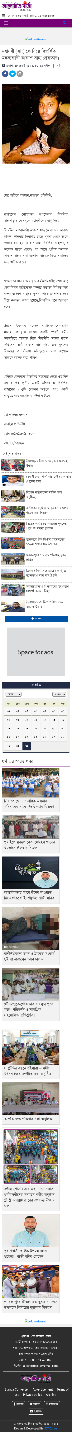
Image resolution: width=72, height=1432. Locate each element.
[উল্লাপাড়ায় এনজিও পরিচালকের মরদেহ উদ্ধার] (13, 605)
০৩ (26, 711)
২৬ (44, 737)
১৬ (17, 728)
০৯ (17, 720)
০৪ (35, 711)
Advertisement (43, 1390)
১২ (44, 720)
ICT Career (51, 1428)
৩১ (26, 746)
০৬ (53, 711)
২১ (62, 728)
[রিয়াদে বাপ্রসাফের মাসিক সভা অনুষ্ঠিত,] (13, 496)
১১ (35, 720)
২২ (8, 737)
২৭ (53, 737)
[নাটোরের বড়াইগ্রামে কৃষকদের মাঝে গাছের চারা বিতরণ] (13, 511)
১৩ (53, 720)
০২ (17, 711)
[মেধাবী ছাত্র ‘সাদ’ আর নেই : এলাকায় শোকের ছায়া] (13, 480)
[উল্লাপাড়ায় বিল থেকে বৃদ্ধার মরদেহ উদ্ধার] (13, 464)
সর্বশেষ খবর (12, 454)
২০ (53, 728)
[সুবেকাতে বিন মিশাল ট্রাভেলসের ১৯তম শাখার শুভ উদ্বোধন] (13, 543)
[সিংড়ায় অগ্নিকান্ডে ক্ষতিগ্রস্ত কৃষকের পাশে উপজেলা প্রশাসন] (13, 527)
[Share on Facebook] (5, 73)
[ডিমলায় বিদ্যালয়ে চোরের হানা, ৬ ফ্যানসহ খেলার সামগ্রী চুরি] (13, 574)
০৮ (8, 720)
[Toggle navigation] (6, 23)
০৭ (62, 711)
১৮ (35, 728)
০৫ (44, 711)
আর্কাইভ (36, 685)
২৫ (35, 737)
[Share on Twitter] (12, 73)
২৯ (8, 746)
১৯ (44, 728)
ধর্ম (58, 66)
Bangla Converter (17, 1390)
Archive (51, 1395)
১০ (26, 720)
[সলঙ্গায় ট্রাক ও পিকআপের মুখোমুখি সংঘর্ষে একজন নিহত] (13, 590)
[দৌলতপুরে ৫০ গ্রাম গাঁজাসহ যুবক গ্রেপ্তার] (13, 558)
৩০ (17, 746)
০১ (8, 711)
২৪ (26, 737)
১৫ (8, 728)
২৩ (17, 737)
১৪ (62, 720)
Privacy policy (32, 1395)
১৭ (26, 728)
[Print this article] (20, 73)
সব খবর (37, 618)
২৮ (62, 737)
